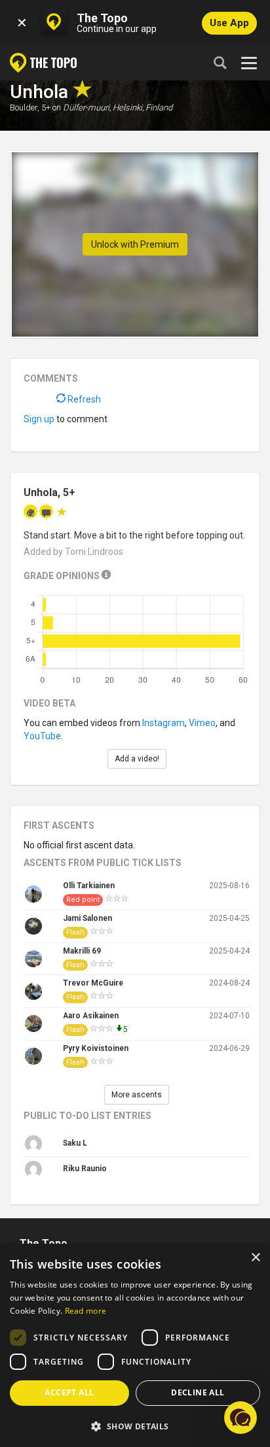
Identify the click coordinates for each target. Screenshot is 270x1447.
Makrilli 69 (82, 951)
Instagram (163, 723)
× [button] (255, 1258)
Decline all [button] (197, 1392)
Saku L (75, 1143)
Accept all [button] (69, 1392)
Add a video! (137, 758)
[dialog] (135, 1345)
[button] (135, 1426)
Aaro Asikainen (91, 1015)
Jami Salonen (87, 918)
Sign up (39, 419)
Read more (86, 1310)
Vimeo (202, 723)
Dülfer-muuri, (87, 107)
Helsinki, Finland (142, 107)
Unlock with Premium (135, 244)
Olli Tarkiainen (89, 885)
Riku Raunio (85, 1168)
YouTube (42, 736)
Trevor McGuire (93, 983)
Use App (229, 23)
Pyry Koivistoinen (95, 1048)
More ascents (136, 1094)
